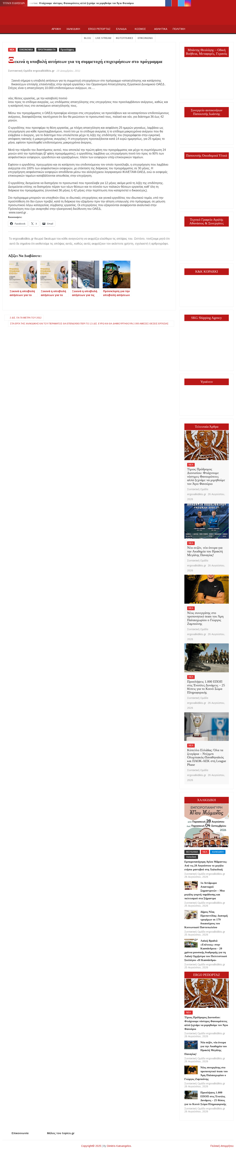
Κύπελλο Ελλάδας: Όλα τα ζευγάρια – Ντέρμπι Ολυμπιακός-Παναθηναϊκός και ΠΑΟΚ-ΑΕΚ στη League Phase (206, 757)
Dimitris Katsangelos (119, 1145)
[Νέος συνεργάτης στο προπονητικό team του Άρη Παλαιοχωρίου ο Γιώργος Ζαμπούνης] (206, 589)
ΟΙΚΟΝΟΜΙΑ (26, 49)
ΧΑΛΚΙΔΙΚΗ (73, 28)
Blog (87, 38)
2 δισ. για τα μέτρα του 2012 (25, 317)
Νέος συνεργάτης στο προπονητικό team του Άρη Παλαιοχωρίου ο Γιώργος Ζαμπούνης (205, 618)
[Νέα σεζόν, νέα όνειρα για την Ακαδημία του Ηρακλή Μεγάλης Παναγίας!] (206, 520)
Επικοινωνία (145, 38)
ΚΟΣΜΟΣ (140, 28)
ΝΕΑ (12, 49)
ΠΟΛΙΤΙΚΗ (179, 28)
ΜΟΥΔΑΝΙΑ (192, 852)
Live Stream (103, 38)
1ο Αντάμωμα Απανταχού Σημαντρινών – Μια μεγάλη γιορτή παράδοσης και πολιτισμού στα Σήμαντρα (204, 890)
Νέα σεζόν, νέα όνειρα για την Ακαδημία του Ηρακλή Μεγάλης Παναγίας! (205, 551)
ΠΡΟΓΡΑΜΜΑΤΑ (47, 49)
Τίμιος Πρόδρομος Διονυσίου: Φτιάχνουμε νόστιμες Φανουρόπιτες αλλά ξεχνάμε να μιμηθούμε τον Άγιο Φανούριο (69, 3)
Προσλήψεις (67, 49)
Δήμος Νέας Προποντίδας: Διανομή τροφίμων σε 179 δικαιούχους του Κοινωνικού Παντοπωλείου (206, 919)
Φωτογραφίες (124, 38)
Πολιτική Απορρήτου (222, 1145)
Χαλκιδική (191, 857)
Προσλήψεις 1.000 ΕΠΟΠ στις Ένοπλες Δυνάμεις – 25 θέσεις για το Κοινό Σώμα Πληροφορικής (206, 687)
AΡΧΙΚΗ (56, 28)
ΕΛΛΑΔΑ (121, 28)
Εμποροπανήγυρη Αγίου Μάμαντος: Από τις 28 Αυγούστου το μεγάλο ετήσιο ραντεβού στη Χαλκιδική (205, 865)
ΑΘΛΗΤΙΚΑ (160, 28)
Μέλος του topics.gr (60, 1133)
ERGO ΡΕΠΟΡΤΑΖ (99, 28)
